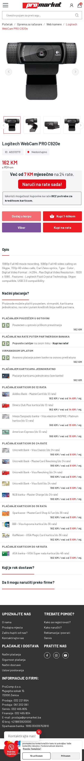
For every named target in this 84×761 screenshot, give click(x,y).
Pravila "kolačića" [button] (32, 749)
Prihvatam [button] (65, 756)
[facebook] (47, 655)
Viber (21, 227)
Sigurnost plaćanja (13, 659)
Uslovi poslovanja (13, 670)
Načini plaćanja (11, 654)
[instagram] (56, 655)
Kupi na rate (62, 227)
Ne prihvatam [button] (36, 756)
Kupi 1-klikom (62, 216)
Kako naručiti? (53, 627)
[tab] (42, 293)
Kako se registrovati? (57, 622)
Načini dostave (11, 665)
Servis (48, 638)
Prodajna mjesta (12, 627)
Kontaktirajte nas (13, 638)
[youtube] (65, 655)
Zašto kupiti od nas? (15, 632)
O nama (6, 622)
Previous (8, 71)
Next (75, 71)
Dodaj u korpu (21, 216)
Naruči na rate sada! (42, 184)
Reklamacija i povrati (57, 632)
